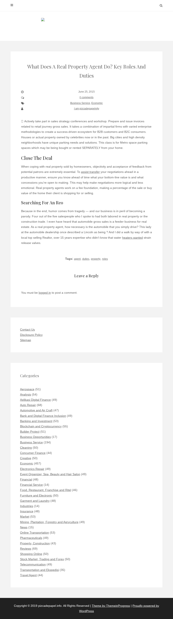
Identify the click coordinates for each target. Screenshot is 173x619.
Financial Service (31, 484)
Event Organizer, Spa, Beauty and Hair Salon (50, 474)
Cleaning (26, 447)
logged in (45, 292)
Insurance (26, 511)
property (95, 258)
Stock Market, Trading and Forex (42, 559)
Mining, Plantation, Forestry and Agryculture (49, 522)
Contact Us (27, 329)
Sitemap (25, 340)
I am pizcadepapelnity (86, 108)
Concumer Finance (33, 453)
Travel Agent (28, 575)
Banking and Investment (36, 421)
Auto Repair (28, 405)
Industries (26, 506)
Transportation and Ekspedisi (39, 570)
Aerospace (27, 389)
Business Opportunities (35, 437)
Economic (97, 103)
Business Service (80, 103)
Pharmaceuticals (31, 538)
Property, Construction (35, 543)
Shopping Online (31, 554)
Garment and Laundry (35, 500)
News (23, 527)
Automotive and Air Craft (36, 410)
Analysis (25, 394)
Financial (26, 479)
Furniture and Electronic (36, 495)
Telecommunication (33, 564)
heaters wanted (132, 237)
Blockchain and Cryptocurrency (41, 426)
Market (24, 516)
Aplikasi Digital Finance (35, 399)
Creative (25, 458)
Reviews (25, 548)
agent (77, 258)
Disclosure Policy (31, 334)
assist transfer (90, 172)
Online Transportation (34, 532)
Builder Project (29, 431)
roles (105, 258)
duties (85, 258)
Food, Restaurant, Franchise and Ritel (45, 490)
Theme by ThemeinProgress (111, 605)
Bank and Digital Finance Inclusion (43, 415)
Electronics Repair (32, 469)
